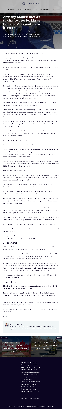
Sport (36, 9)
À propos (47, 406)
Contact (53, 406)
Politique (28, 9)
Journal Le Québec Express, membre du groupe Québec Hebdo (27, 406)
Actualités (11, 9)
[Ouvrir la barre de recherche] (53, 9)
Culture (20, 9)
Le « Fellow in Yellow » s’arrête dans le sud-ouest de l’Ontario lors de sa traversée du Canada (45, 345)
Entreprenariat (45, 9)
